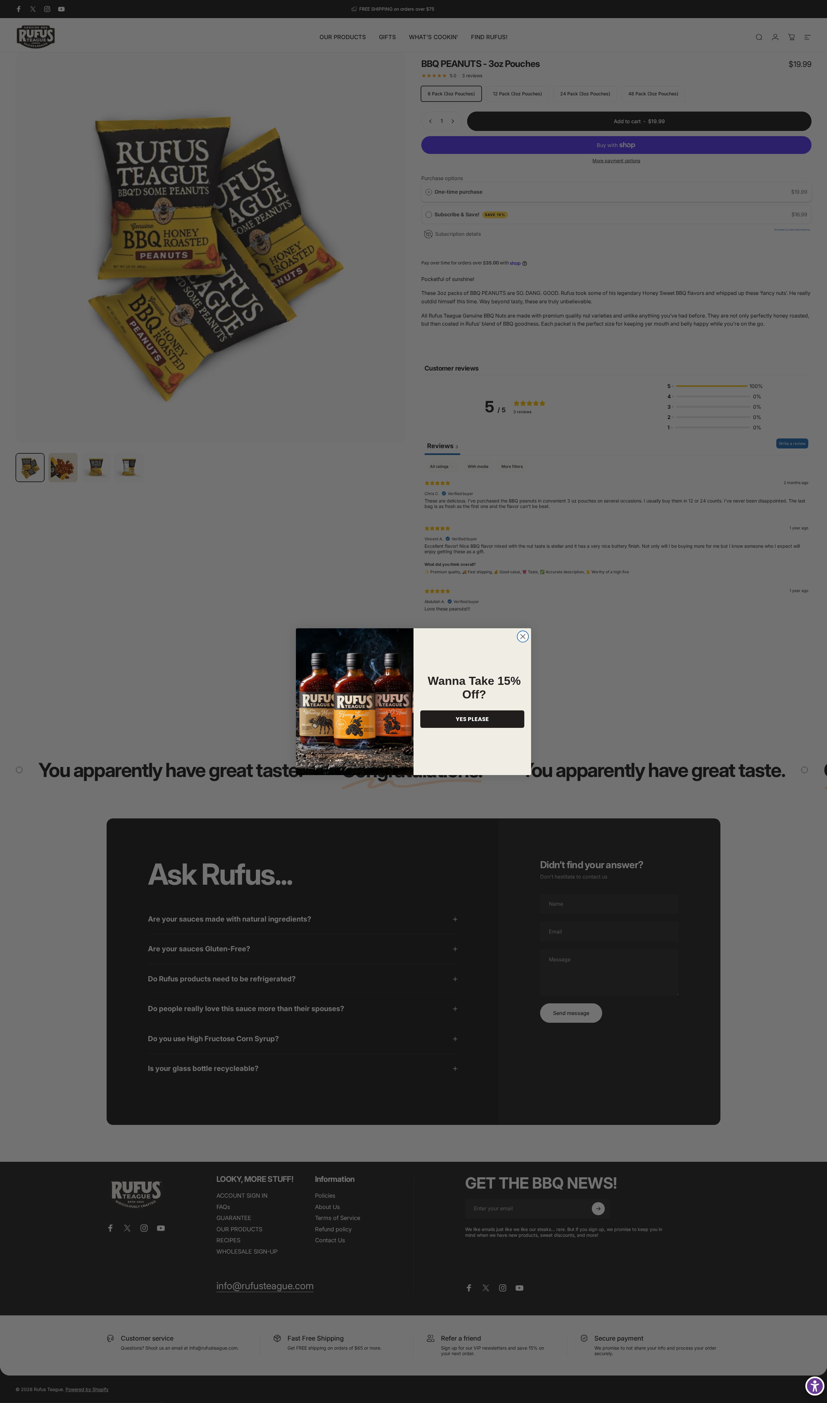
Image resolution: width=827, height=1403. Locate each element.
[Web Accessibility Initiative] (815, 1386)
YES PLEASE (472, 719)
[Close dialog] (523, 636)
